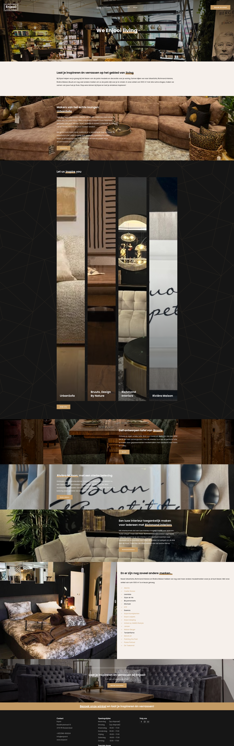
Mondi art (128, 636)
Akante (127, 588)
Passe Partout (129, 642)
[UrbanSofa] (71, 289)
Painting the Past (131, 639)
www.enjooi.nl (62, 740)
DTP (125, 607)
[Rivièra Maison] (163, 289)
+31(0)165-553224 (64, 733)
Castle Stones (129, 591)
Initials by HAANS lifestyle (134, 623)
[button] (63, 148)
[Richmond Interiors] (132, 289)
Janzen (127, 626)
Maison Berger (129, 629)
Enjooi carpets (129, 617)
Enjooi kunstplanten (131, 613)
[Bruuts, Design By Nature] (102, 289)
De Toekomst (129, 645)
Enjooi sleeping (130, 620)
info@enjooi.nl (62, 736)
